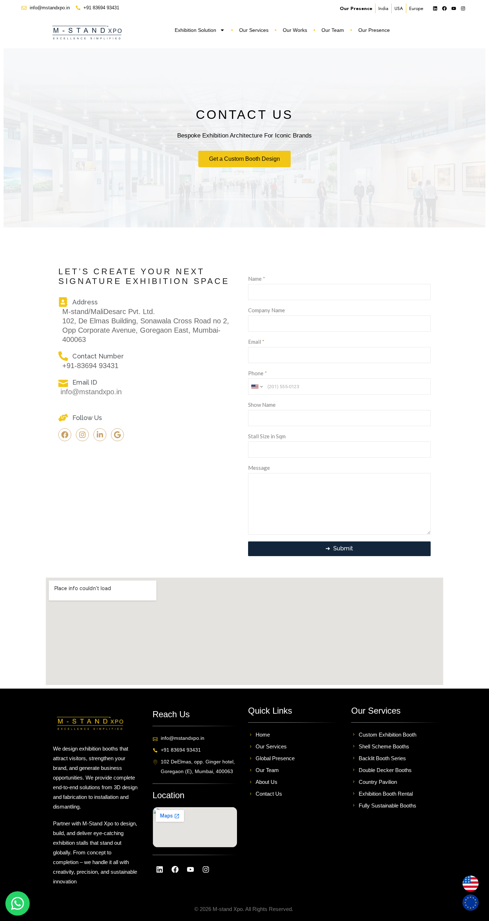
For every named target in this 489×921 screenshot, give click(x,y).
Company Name (266, 310)
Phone (257, 373)
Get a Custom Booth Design (244, 159)
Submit (343, 548)
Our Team (332, 30)
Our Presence (374, 30)
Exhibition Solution (195, 30)
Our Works (295, 30)
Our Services (253, 30)
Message (259, 467)
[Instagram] (463, 8)
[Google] (117, 434)
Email (256, 341)
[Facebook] (444, 8)
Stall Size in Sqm (267, 436)
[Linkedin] (435, 8)
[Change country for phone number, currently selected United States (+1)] (256, 386)
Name (256, 278)
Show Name (262, 404)
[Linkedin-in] (99, 434)
